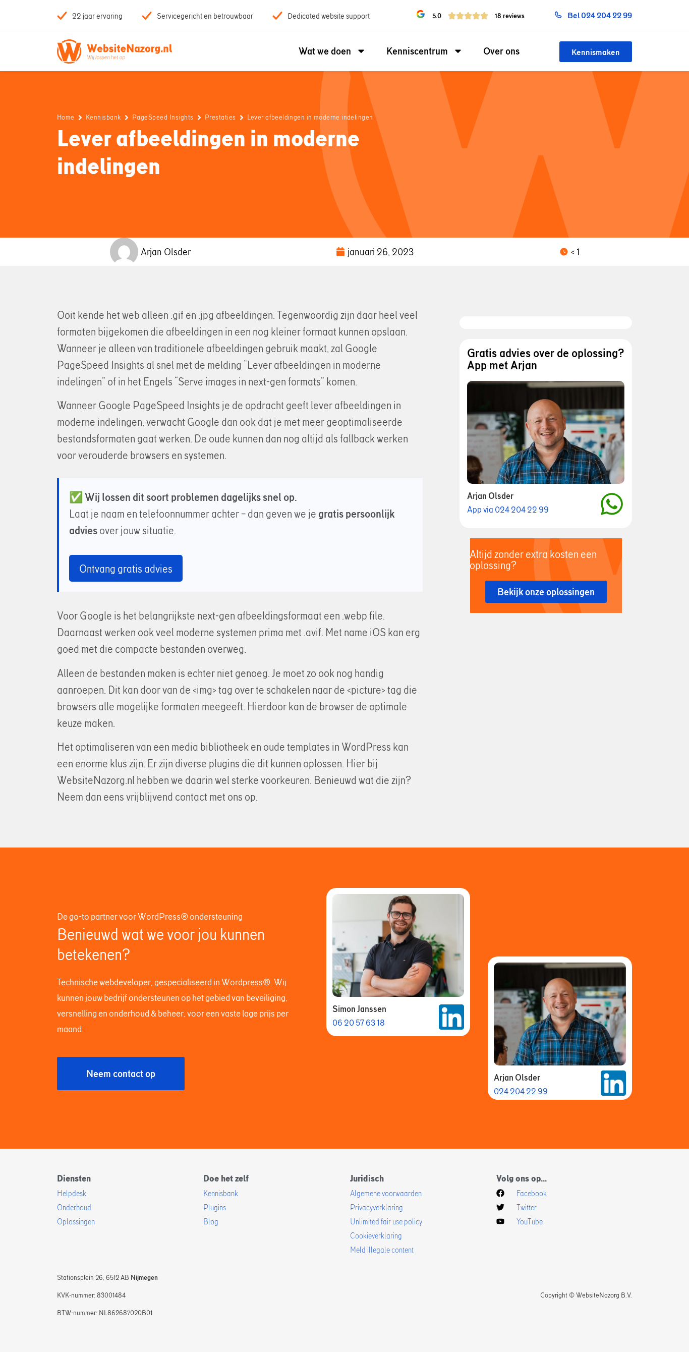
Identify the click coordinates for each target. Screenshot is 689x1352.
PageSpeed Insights (163, 117)
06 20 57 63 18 (358, 1022)
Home (66, 117)
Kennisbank (103, 117)
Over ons (501, 51)
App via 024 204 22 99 (508, 509)
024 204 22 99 (521, 1091)
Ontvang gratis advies (126, 568)
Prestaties (220, 117)
